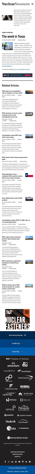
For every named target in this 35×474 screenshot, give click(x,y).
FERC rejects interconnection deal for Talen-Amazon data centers (11, 239)
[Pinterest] (23, 462)
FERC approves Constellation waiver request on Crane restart (12, 92)
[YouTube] (19, 462)
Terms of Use (17, 471)
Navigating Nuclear (17, 454)
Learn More (16, 25)
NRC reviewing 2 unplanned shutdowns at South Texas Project (11, 263)
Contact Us (17, 456)
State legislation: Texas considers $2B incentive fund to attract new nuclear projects (12, 176)
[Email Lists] (30, 462)
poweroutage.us (7, 66)
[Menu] (32, 4)
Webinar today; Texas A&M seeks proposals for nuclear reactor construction (11, 287)
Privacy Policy (10, 471)
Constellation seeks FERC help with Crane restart (12, 136)
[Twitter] (9, 462)
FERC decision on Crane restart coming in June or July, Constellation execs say (12, 115)
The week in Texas (13, 36)
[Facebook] (5, 462)
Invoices (22, 471)
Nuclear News (22, 40)
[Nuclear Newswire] (26, 462)
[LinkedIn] (12, 462)
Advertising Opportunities (17, 452)
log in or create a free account (21, 69)
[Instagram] (16, 462)
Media (26, 471)
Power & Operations (7, 32)
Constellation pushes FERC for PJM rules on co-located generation (16, 221)
